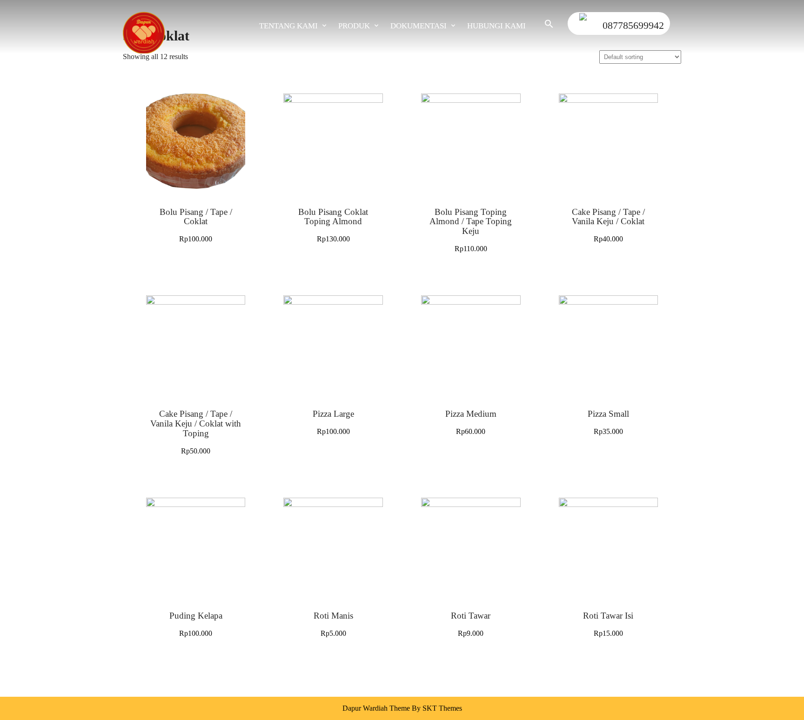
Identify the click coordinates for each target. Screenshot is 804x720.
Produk (354, 25)
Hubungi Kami (496, 25)
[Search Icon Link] (544, 26)
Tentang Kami (288, 25)
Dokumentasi (418, 25)
